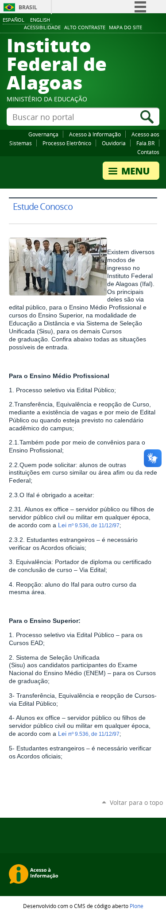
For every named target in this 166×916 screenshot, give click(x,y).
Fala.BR (145, 143)
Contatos (148, 151)
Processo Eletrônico (66, 143)
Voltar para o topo (136, 802)
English (40, 19)
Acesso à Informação (95, 134)
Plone (136, 905)
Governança (43, 134)
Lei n (65, 525)
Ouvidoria (114, 143)
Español (13, 19)
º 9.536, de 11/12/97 (96, 525)
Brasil (28, 7)
